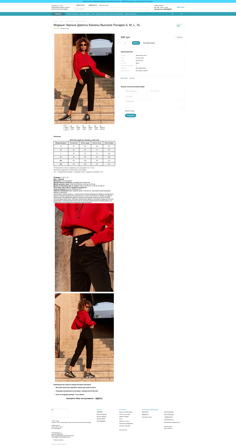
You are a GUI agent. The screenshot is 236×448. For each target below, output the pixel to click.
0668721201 (80, 5)
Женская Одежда (102, 414)
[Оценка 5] (148, 111)
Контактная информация (115, 14)
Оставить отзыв (64, 28)
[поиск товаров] (147, 8)
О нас (93, 14)
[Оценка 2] (140, 111)
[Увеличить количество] (128, 43)
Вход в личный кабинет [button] (125, 412)
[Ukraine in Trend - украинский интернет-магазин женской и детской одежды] (60, 413)
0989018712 (93, 5)
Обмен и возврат (84, 14)
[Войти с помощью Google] (164, 91)
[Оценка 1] (137, 111)
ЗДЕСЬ (98, 398)
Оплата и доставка (72, 14)
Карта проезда (168, 428)
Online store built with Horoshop (59, 444)
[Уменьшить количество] (122, 43)
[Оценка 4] (145, 111)
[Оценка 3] (143, 111)
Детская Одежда (101, 416)
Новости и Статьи (101, 14)
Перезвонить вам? (104, 5)
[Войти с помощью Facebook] (161, 91)
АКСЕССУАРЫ (101, 419)
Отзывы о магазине (131, 14)
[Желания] (178, 14)
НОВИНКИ (100, 412)
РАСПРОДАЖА (101, 421)
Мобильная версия (58, 440)
